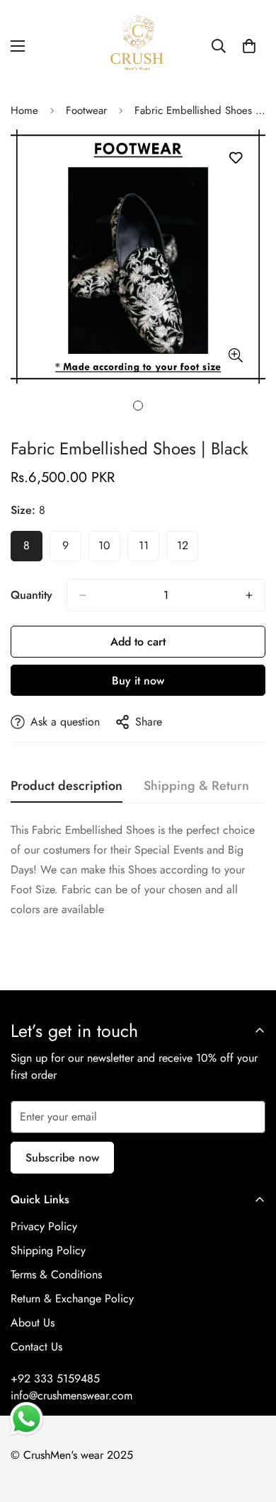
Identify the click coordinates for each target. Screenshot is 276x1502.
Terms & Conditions (56, 1274)
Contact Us (36, 1346)
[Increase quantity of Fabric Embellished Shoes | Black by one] (249, 595)
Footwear (86, 110)
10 (109, 549)
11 (149, 549)
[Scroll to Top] (250, 1427)
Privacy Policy (44, 1226)
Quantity (31, 595)
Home (24, 110)
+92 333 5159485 (55, 1378)
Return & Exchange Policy (72, 1298)
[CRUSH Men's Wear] (138, 46)
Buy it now (138, 680)
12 (187, 549)
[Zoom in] (235, 355)
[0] (249, 46)
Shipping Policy (48, 1250)
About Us (32, 1322)
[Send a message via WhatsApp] (26, 1418)
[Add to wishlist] (235, 158)
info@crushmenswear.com (71, 1395)
